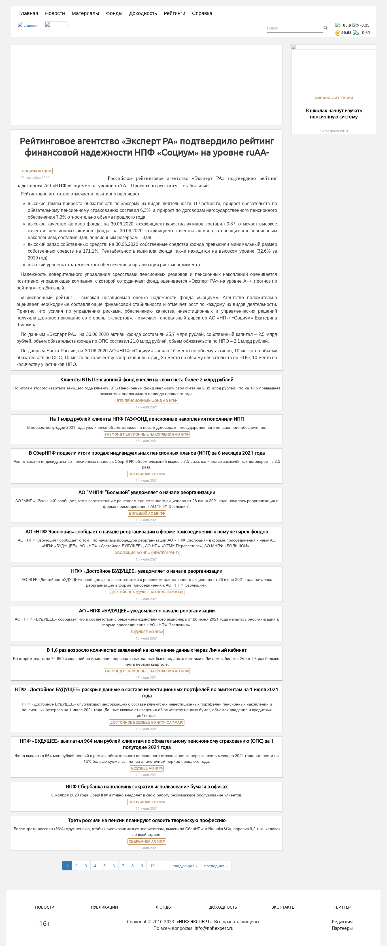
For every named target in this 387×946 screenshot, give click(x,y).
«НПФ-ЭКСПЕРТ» (194, 921)
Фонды (114, 12)
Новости (55, 12)
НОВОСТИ (44, 907)
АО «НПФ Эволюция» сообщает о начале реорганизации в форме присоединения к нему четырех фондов (146, 531)
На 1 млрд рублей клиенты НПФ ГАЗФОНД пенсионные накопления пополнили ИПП (147, 418)
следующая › (185, 865)
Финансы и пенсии (334, 98)
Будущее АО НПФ (147, 632)
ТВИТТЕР (342, 907)
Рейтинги (174, 12)
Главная (28, 12)
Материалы (85, 12)
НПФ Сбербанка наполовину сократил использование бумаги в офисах (147, 786)
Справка (202, 12)
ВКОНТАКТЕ (282, 907)
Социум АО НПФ (37, 171)
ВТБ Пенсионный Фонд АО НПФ (147, 401)
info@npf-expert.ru (214, 928)
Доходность (143, 12)
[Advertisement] (146, 84)
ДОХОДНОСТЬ (223, 907)
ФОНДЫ (164, 907)
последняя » (216, 865)
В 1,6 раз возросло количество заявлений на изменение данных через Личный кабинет (147, 650)
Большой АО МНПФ (147, 513)
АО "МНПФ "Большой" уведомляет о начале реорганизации (146, 492)
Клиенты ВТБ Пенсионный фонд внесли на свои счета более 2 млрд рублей (146, 379)
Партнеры (342, 928)
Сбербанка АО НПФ (147, 474)
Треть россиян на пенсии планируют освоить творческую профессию (147, 820)
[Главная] (30, 29)
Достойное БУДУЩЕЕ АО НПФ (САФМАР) (146, 592)
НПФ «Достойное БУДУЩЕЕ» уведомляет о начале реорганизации (146, 571)
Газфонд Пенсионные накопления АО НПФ (147, 434)
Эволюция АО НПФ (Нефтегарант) (147, 553)
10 (152, 865)
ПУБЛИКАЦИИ (104, 907)
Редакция (342, 921)
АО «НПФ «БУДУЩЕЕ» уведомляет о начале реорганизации (147, 610)
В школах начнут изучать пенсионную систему (334, 113)
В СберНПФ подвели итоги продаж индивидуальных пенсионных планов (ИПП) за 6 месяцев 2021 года (147, 452)
